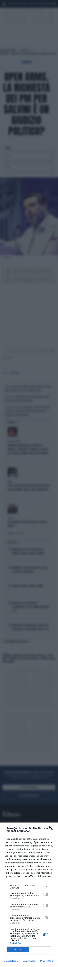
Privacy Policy (47, 961)
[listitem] (29, 886)
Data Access (29, 961)
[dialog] (29, 894)
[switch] (45, 894)
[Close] (52, 829)
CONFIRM (18, 949)
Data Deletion (11, 961)
